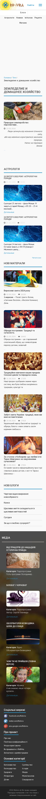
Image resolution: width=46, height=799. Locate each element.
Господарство (10, 768)
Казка (7, 502)
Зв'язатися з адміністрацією (16, 752)
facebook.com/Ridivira (17, 716)
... (23, 140)
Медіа (24, 772)
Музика (20, 685)
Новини (19, 18)
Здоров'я (8, 772)
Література (9, 776)
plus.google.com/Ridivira (18, 726)
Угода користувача (12, 745)
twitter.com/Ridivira (16, 721)
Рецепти (38, 18)
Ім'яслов (28, 18)
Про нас (7, 738)
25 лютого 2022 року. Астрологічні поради (20, 177)
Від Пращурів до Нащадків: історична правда (21, 548)
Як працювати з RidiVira (14, 749)
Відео (19, 647)
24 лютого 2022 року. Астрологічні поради (20, 218)
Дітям (6, 779)
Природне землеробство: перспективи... (16, 123)
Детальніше (9, 212)
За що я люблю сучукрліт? (17, 523)
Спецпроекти (27, 779)
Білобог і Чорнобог (16, 585)
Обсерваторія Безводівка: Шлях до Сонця (20, 624)
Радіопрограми (24, 571)
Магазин (23, 23)
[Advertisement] (23, 48)
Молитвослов (28, 776)
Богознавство (10, 764)
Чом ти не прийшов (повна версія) (21, 662)
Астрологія (9, 18)
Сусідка (8, 517)
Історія (25, 768)
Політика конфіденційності (15, 741)
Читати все (36, 258)
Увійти (30, 5)
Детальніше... (12, 578)
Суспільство (27, 764)
